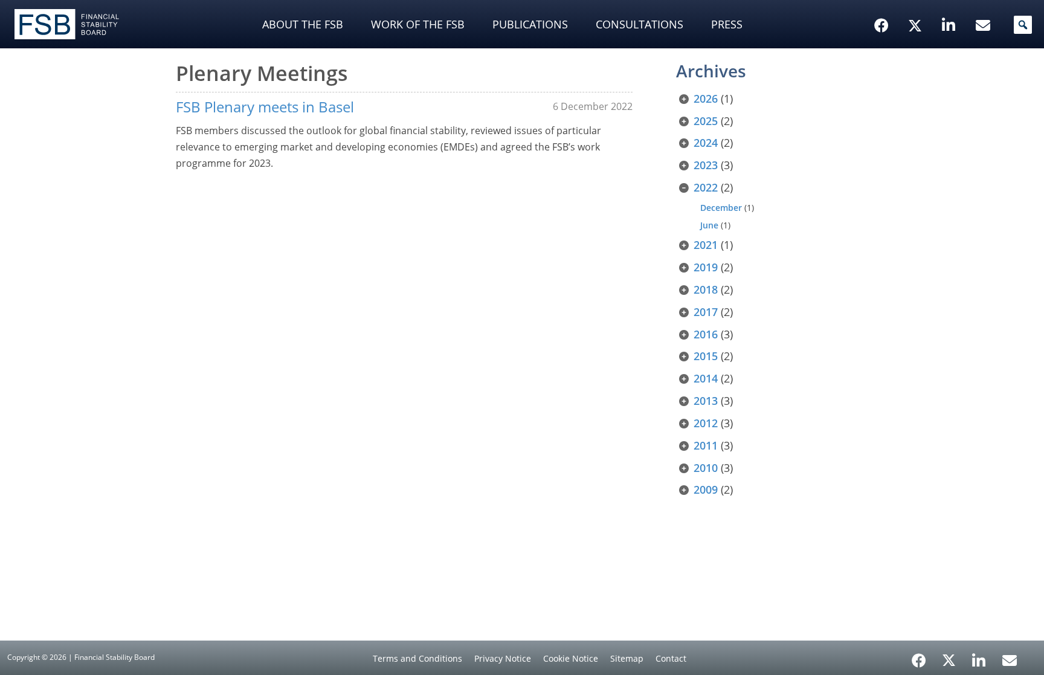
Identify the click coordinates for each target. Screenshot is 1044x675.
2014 (706, 378)
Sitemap (626, 658)
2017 (706, 312)
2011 (706, 445)
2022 (706, 187)
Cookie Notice (570, 658)
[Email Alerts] (1009, 659)
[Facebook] (919, 656)
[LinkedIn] (979, 656)
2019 (706, 267)
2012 (706, 423)
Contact (671, 658)
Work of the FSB (418, 24)
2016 (706, 334)
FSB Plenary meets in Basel (265, 107)
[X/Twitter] (916, 7)
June (709, 225)
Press (727, 24)
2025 (706, 121)
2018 (706, 289)
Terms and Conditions (417, 658)
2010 (706, 467)
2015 (706, 356)
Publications (530, 24)
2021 (706, 244)
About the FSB (302, 24)
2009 (706, 489)
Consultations (639, 24)
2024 (706, 142)
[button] (1023, 25)
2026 (706, 98)
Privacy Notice (502, 658)
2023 (706, 165)
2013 (706, 400)
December (721, 207)
